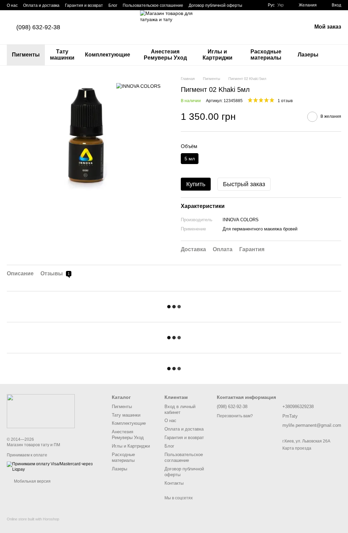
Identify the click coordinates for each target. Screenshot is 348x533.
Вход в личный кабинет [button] (179, 409)
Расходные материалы (265, 55)
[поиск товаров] (335, 54)
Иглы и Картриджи (217, 55)
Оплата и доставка (41, 5)
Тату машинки (62, 55)
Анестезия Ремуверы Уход (165, 55)
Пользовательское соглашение (153, 5)
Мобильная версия (32, 481)
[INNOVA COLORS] (138, 86)
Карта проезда (296, 448)
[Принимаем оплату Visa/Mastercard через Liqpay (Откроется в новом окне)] (54, 466)
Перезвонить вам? (235, 416)
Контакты (174, 483)
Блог (112, 5)
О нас (12, 5)
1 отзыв (285, 100)
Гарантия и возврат (84, 5)
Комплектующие (107, 55)
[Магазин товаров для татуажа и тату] (41, 411)
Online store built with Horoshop (33, 519)
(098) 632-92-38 (38, 27)
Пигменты (26, 55)
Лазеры (308, 55)
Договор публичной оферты (215, 5)
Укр (280, 5)
